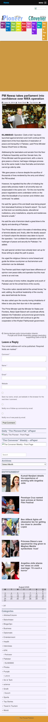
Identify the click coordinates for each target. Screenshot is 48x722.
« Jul (4, 605)
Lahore (7, 676)
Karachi (7, 693)
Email (4, 374)
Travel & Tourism (44, 31)
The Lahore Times (24, 720)
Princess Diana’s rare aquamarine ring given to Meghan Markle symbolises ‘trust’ (33, 545)
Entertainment (9, 637)
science (7, 684)
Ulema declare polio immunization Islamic (20, 333)
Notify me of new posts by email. (14, 417)
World (3, 25)
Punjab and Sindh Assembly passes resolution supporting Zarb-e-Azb (27, 336)
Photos (6, 667)
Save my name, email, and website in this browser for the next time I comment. (23, 398)
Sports (29, 25)
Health (39, 25)
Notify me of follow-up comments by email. (17, 408)
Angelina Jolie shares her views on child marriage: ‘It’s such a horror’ (31, 567)
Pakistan (8, 26)
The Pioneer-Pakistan (26, 718)
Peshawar (8, 654)
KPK (5, 650)
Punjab (7, 671)
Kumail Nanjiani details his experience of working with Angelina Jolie (32, 479)
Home (6, 2)
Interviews (8, 646)
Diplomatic (18, 26)
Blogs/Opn (8, 624)
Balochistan (8, 619)
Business (24, 26)
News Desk (21, 102)
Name (4, 365)
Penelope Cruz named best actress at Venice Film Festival (32, 500)
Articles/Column (10, 615)
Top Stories (13, 26)
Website (5, 383)
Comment (6, 354)
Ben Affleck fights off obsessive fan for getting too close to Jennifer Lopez (33, 523)
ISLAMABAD (9, 663)
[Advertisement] (24, 66)
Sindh (6, 688)
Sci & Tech (34, 28)
